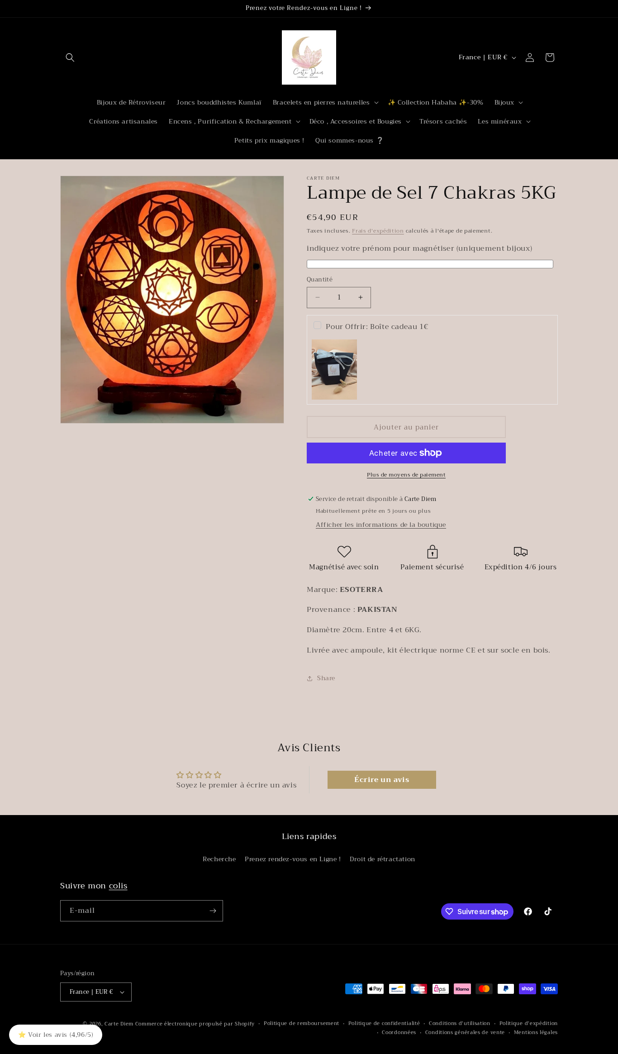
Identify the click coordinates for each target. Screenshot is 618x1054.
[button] (70, 57)
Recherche (219, 859)
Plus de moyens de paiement (406, 475)
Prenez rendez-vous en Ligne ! (293, 859)
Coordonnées (399, 1033)
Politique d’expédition (528, 1024)
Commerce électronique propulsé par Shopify (195, 1024)
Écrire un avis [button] (381, 779)
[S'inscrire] (213, 910)
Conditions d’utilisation (459, 1024)
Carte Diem (119, 1024)
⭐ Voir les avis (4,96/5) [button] (55, 1034)
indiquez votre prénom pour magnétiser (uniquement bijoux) (419, 249)
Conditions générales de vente (465, 1033)
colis (118, 885)
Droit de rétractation (382, 859)
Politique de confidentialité (384, 1024)
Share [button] (326, 677)
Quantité (320, 279)
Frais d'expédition (378, 230)
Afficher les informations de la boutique (381, 524)
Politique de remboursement (301, 1024)
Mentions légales (536, 1033)
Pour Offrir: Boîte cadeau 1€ (377, 326)
